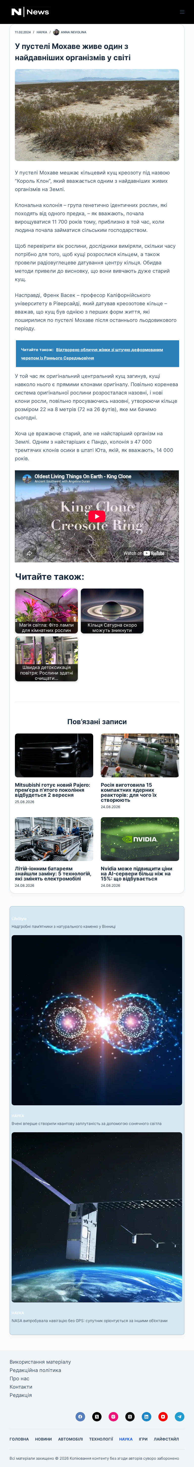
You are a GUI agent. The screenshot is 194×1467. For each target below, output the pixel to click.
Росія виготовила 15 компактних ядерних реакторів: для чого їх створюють (129, 792)
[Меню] (182, 12)
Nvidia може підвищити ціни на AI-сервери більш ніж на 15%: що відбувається (136, 874)
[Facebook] (80, 1417)
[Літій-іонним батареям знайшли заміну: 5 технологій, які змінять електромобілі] (54, 839)
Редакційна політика (35, 1370)
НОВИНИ (43, 1439)
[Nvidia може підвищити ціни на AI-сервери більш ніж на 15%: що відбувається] (140, 839)
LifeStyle (19, 918)
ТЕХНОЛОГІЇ (101, 1439)
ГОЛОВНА (19, 1439)
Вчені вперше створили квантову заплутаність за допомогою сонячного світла (87, 1123)
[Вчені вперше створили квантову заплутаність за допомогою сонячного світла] (97, 1020)
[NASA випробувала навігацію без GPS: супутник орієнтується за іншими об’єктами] (97, 1217)
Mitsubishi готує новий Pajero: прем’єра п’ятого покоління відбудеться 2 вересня (52, 790)
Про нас (19, 1379)
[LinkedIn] (146, 1417)
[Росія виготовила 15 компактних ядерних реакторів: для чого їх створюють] (140, 755)
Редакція (21, 1395)
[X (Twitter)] (97, 1417)
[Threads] (130, 1417)
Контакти (21, 1387)
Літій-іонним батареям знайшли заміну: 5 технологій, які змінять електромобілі (53, 874)
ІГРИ (143, 1439)
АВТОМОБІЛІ (70, 1439)
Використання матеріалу (40, 1362)
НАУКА (42, 32)
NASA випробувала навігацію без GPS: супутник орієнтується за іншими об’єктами (89, 1320)
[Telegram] (179, 1417)
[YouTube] (163, 1417)
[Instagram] (113, 1417)
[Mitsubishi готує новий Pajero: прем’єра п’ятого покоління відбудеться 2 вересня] (54, 755)
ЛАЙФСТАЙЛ (166, 1439)
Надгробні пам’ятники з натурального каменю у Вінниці (64, 926)
